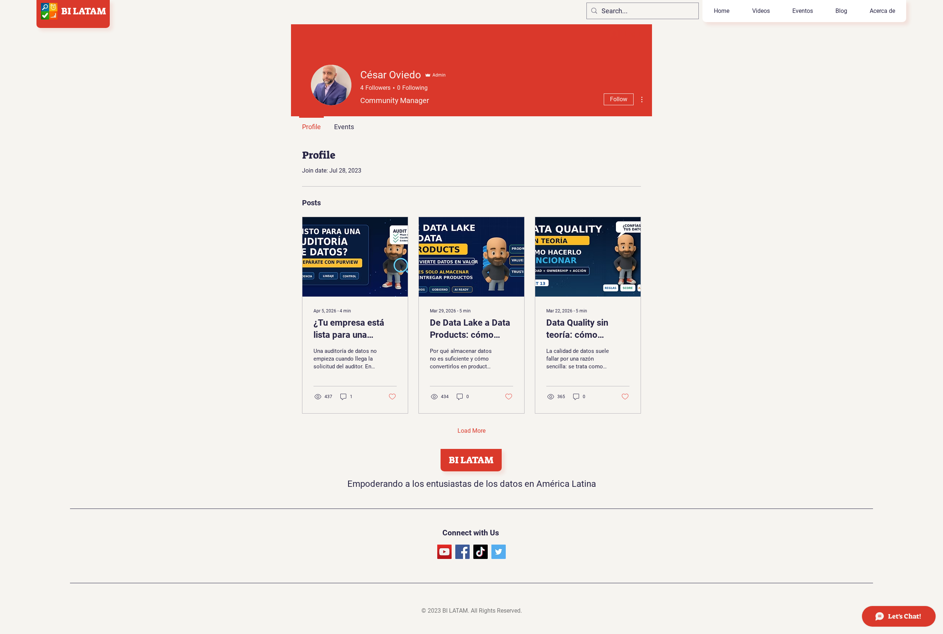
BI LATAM (83, 11)
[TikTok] (480, 552)
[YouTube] (444, 552)
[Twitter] (498, 552)
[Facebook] (462, 552)
